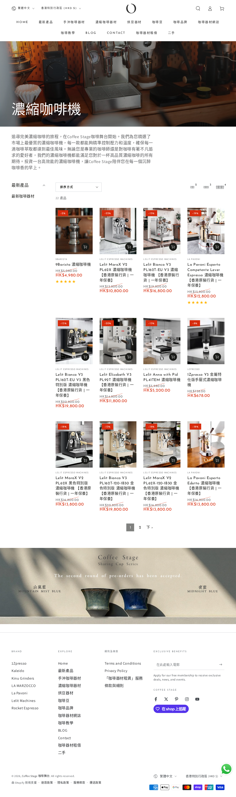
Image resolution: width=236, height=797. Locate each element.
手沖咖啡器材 (69, 678)
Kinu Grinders (23, 678)
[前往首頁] (131, 8)
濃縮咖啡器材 (69, 685)
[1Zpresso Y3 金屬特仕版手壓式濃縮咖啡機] (205, 341)
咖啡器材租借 (69, 745)
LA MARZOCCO (24, 685)
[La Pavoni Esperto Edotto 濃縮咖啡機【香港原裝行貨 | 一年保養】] (205, 444)
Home (63, 663)
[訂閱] (221, 665)
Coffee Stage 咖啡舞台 (36, 776)
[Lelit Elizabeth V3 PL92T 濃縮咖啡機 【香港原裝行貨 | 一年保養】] (118, 341)
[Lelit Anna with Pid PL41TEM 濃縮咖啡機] (161, 341)
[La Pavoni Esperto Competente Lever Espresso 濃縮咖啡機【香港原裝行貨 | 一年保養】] (205, 231)
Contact (64, 738)
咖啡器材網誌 (69, 715)
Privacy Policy (116, 670)
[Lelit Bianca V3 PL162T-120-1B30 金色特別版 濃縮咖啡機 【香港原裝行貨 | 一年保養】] (118, 444)
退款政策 (47, 782)
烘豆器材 (65, 693)
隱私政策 (63, 782)
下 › (149, 527)
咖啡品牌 (65, 708)
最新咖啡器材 (23, 196)
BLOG (62, 730)
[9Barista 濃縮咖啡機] (74, 231)
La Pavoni (19, 693)
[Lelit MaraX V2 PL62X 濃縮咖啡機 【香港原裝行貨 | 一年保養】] (118, 231)
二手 (62, 752)
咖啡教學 (65, 723)
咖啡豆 (64, 700)
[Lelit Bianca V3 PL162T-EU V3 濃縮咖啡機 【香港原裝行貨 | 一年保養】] (161, 231)
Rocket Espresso (25, 708)
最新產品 (65, 670)
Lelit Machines (23, 700)
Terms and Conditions (123, 663)
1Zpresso (19, 663)
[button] (198, 8)
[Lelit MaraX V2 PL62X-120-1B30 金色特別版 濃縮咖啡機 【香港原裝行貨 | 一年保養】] (161, 444)
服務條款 (79, 782)
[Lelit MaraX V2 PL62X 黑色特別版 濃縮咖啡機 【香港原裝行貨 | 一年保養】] (74, 444)
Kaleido (18, 670)
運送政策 (95, 782)
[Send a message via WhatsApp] (226, 769)
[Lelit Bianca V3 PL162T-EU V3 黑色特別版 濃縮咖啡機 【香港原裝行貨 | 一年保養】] (74, 341)
